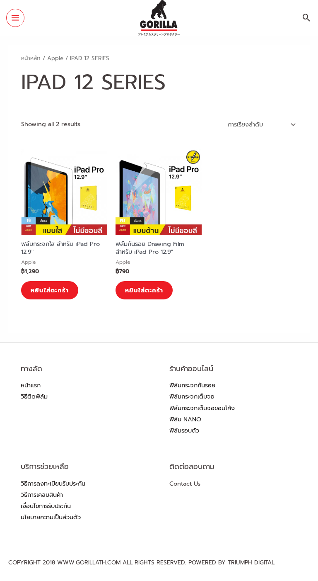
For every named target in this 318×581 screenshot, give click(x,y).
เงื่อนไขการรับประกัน (46, 506)
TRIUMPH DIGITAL (251, 562)
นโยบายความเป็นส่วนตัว (51, 517)
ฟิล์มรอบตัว (184, 430)
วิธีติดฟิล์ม (34, 396)
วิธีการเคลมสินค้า (42, 494)
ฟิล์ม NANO (185, 419)
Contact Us (184, 483)
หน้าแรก (31, 385)
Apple (55, 58)
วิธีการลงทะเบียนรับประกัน (53, 483)
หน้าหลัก (31, 58)
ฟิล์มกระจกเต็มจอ (191, 396)
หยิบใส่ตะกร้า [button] (50, 290)
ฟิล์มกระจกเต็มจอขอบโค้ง (202, 408)
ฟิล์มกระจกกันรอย (192, 385)
